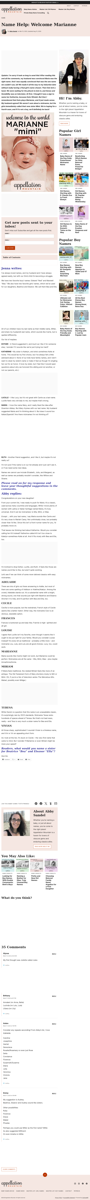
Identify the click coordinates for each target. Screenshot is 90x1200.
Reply (54, 954)
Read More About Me (42, 846)
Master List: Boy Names (67, 9)
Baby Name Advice (30, 9)
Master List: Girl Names (48, 9)
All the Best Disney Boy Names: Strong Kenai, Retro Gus (81, 302)
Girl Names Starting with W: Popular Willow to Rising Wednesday (80, 196)
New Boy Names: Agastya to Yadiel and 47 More (81, 269)
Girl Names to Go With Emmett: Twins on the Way (66, 228)
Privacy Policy (58, 1197)
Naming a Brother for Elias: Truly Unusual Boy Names (22, 880)
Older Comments (9, 1169)
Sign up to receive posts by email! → (45, 2)
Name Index (20, 1191)
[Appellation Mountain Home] (11, 9)
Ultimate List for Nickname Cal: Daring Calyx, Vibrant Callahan (66, 302)
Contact (76, 5)
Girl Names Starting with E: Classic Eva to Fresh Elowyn (66, 195)
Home (3, 17)
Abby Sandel (13, 31)
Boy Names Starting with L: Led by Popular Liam (80, 332)
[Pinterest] (87, 1184)
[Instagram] (75, 1184)
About (69, 5)
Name (7, 233)
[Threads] (79, 1184)
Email (7, 240)
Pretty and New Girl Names (35, 878)
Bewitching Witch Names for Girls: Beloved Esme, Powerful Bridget (81, 162)
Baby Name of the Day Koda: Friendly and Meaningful (66, 332)
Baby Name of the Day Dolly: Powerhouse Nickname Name (66, 160)
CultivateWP (85, 1197)
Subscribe (10, 248)
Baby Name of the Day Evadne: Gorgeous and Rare (81, 228)
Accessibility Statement (69, 1197)
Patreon (84, 5)
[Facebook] (83, 1184)
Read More (64, 123)
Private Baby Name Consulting (34, 13)
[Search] (48, 13)
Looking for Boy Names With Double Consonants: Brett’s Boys (7, 880)
